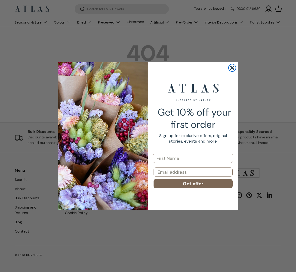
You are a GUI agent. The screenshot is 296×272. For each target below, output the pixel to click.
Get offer (193, 184)
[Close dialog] (232, 68)
